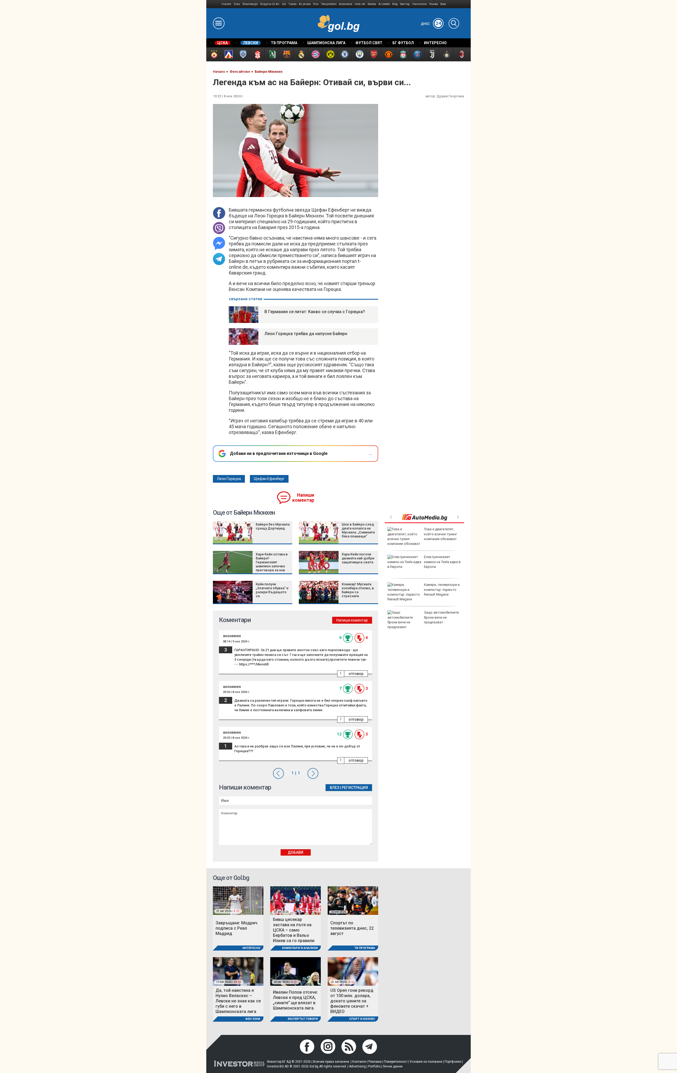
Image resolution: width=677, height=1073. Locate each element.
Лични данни (392, 1066)
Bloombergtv (250, 4)
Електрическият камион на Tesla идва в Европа (442, 561)
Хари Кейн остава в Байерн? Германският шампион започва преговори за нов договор (272, 564)
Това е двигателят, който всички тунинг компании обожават (440, 534)
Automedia (345, 4)
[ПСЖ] (417, 54)
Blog (395, 4)
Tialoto (292, 4)
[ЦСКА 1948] (257, 54)
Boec (443, 4)
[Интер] (446, 54)
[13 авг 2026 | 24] (238, 971)
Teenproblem (329, 4)
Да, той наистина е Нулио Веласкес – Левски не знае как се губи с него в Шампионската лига (238, 1001)
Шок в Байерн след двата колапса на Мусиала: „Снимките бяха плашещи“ (358, 530)
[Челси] (344, 54)
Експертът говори (303, 1019)
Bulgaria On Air (270, 4)
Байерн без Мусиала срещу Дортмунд (273, 526)
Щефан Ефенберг (269, 479)
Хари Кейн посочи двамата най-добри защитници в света (358, 558)
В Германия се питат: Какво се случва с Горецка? (314, 311)
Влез (334, 788)
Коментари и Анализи (300, 948)
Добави (295, 852)
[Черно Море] (242, 54)
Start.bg (405, 4)
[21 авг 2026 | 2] (353, 971)
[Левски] (228, 54)
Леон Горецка (229, 479)
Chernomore (419, 4)
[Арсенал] (373, 54)
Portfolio (374, 1066)
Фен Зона (252, 1019)
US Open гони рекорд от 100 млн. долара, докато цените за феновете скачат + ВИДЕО (351, 1001)
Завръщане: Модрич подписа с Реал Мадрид (236, 928)
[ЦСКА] (213, 54)
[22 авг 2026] (353, 900)
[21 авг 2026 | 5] (238, 900)
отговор (356, 674)
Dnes (237, 4)
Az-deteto (384, 4)
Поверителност (395, 1061)
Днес (431, 24)
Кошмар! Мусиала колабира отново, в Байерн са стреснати (358, 590)
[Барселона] (286, 54)
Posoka (433, 4)
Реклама (375, 1061)
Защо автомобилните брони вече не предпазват (441, 617)
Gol (284, 4)
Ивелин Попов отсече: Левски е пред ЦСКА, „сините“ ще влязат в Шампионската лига (295, 1000)
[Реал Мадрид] (301, 54)
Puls (316, 4)
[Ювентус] (431, 54)
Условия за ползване (425, 1061)
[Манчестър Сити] (359, 54)
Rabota (372, 4)
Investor (226, 4)
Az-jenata (305, 4)
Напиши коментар (303, 497)
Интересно (251, 948)
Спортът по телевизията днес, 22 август (352, 928)
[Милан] (461, 54)
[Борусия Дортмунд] (330, 54)
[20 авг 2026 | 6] (295, 971)
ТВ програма (364, 948)
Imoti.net (360, 4)
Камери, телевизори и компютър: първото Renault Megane (442, 589)
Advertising (357, 1066)
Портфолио (453, 1061)
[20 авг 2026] (295, 900)
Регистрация (355, 788)
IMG (214, 4)
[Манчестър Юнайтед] (388, 54)
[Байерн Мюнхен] (315, 54)
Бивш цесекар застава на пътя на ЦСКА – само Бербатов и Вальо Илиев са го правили (293, 930)
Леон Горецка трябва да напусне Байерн (305, 333)
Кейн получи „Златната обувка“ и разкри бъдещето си (272, 590)
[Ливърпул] (402, 54)
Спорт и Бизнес (362, 1019)
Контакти (359, 1061)
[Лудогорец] (271, 54)
